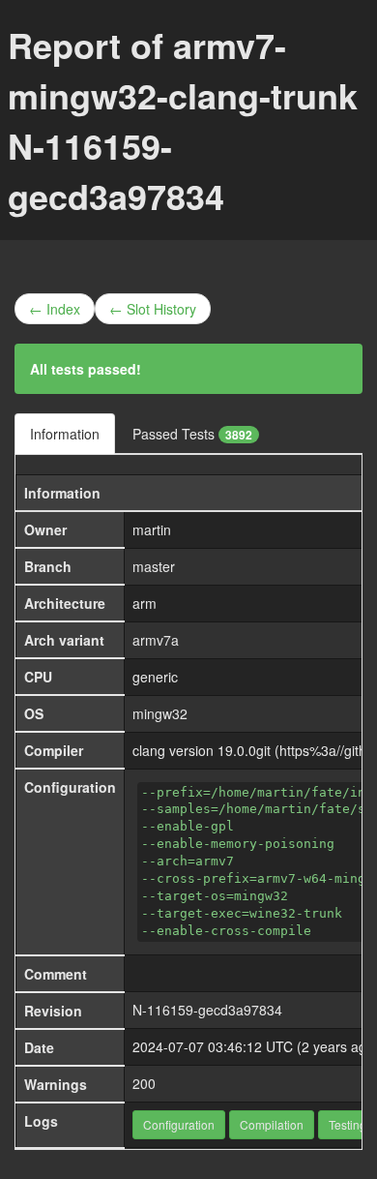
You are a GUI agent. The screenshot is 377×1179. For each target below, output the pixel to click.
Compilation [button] (272, 1124)
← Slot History (152, 308)
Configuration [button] (179, 1124)
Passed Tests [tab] (192, 433)
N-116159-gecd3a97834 (207, 1009)
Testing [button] (347, 1124)
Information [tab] (65, 433)
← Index (54, 308)
